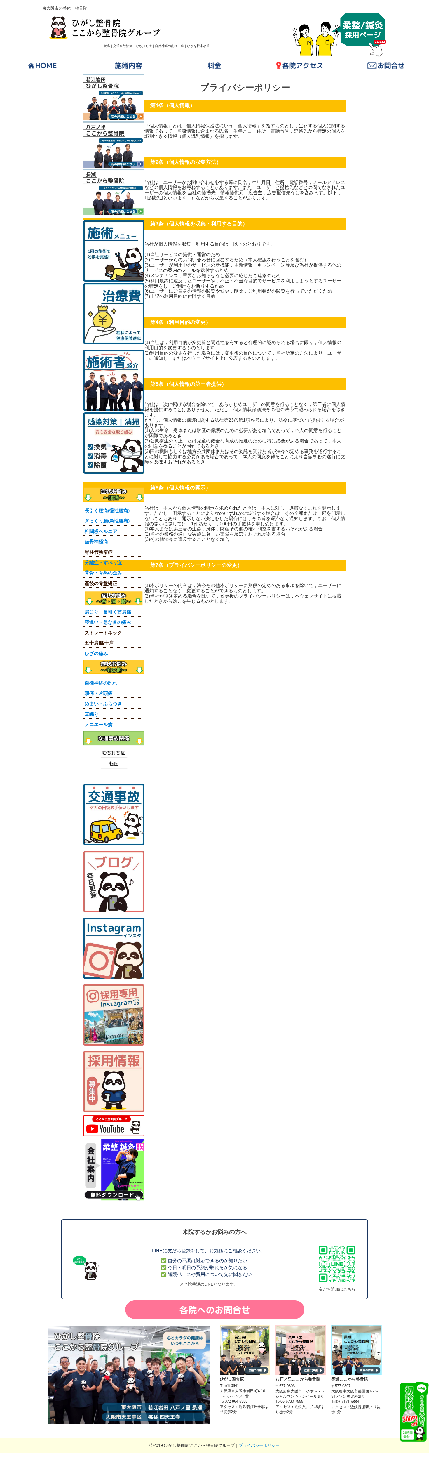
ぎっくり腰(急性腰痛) (107, 520)
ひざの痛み (96, 653)
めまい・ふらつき (103, 703)
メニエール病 (99, 724)
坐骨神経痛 (96, 541)
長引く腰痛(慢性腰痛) (107, 510)
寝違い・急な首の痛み (108, 622)
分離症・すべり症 (103, 562)
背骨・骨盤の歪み (103, 572)
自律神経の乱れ (101, 682)
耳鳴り (92, 714)
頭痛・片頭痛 (99, 693)
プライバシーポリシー (259, 1445)
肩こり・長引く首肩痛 (108, 611)
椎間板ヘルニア (101, 531)
